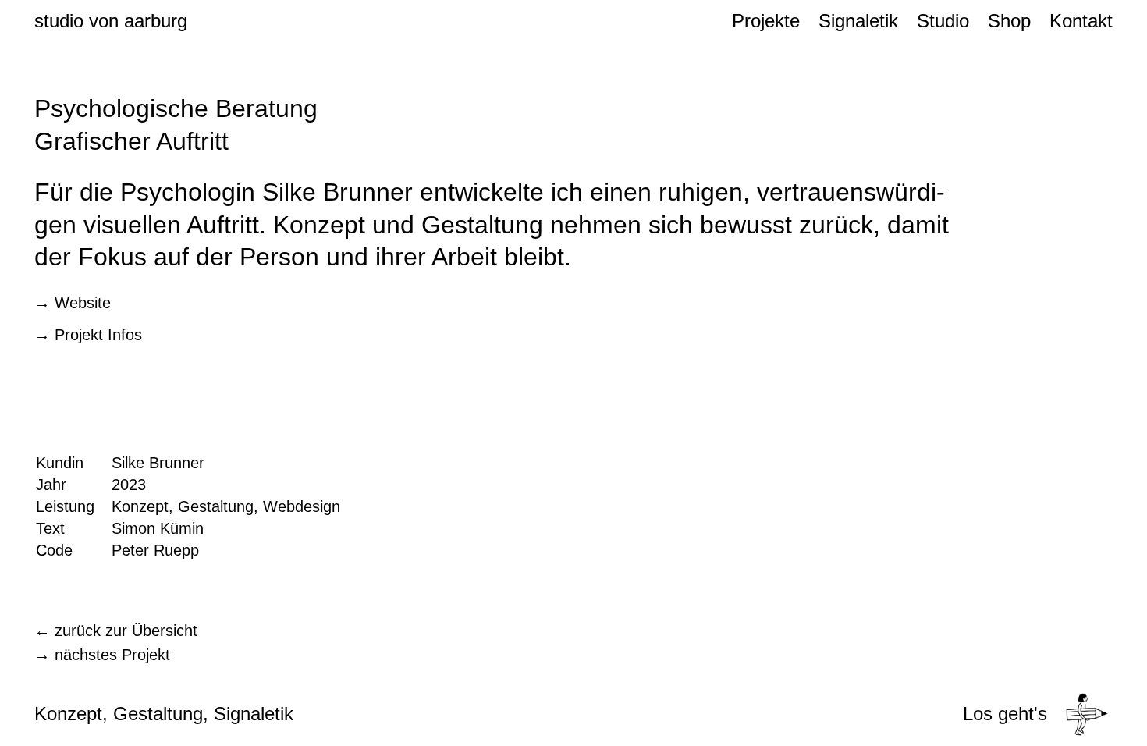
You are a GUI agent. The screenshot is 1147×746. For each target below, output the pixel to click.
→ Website (72, 302)
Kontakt (1081, 20)
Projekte (766, 20)
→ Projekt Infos (88, 334)
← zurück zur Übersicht (115, 630)
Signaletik (858, 20)
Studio (943, 20)
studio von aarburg (110, 20)
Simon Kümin (158, 528)
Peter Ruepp (155, 550)
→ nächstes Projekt (102, 654)
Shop (1009, 20)
